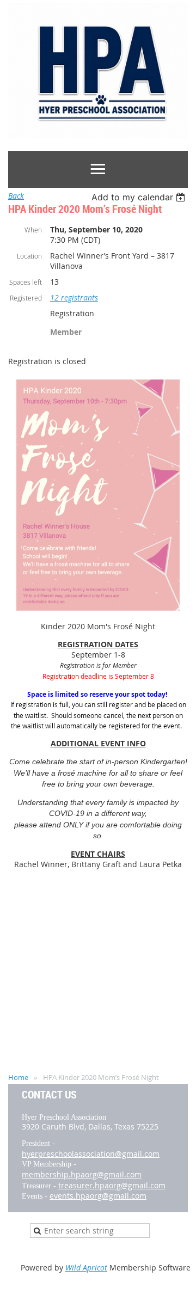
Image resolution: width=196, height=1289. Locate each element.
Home (18, 1077)
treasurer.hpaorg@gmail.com (112, 1185)
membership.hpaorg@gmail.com (82, 1174)
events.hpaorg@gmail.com (98, 1195)
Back (16, 196)
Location (29, 255)
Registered (26, 297)
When (33, 229)
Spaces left (25, 282)
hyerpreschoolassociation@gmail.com (91, 1154)
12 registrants (74, 297)
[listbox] (139, 197)
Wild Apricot (86, 1267)
